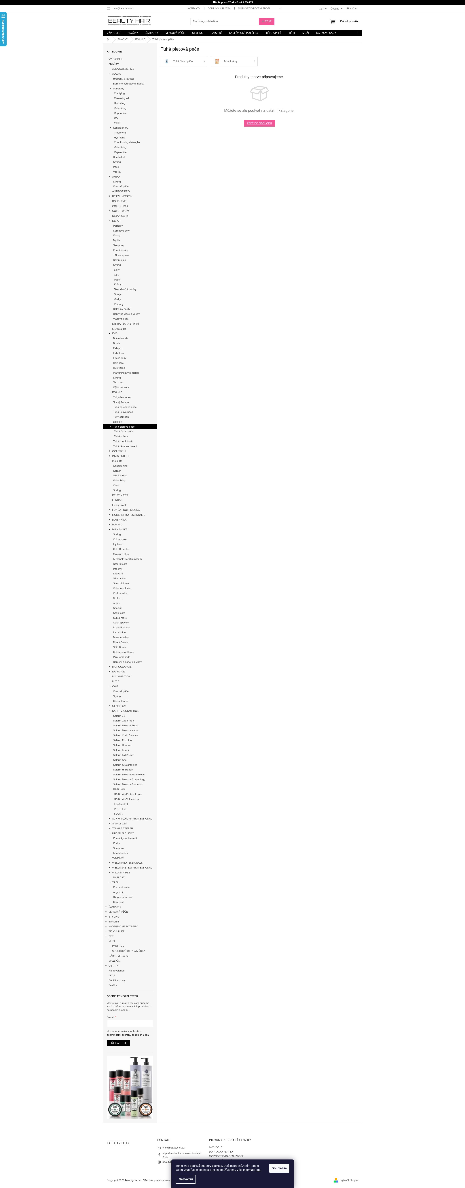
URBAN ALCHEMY (123, 833)
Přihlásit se (118, 1043)
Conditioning (120, 465)
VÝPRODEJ (115, 59)
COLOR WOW (120, 210)
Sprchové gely (121, 230)
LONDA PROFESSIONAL (126, 509)
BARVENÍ (114, 921)
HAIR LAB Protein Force (128, 794)
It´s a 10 (117, 460)
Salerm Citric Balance (125, 735)
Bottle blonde (120, 338)
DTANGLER (119, 328)
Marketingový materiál (126, 372)
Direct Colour (120, 642)
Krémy (118, 284)
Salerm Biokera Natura (126, 730)
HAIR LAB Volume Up (126, 799)
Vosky (117, 299)
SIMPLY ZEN (119, 823)
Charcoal (118, 902)
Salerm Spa (120, 759)
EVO (114, 333)
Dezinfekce (119, 259)
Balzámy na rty (121, 308)
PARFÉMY (118, 946)
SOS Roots (119, 647)
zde (258, 1169)
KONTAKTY (194, 8)
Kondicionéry (120, 127)
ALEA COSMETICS (123, 68)
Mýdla (116, 240)
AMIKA (116, 176)
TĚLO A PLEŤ (116, 931)
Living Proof (119, 504)
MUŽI (112, 941)
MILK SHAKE (119, 529)
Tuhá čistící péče (124, 431)
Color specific (121, 622)
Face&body (119, 357)
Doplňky (117, 421)
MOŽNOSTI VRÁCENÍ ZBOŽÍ (254, 8)
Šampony (118, 88)
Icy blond (118, 544)
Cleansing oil (121, 98)
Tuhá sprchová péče (125, 406)
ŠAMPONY (115, 906)
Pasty (117, 279)
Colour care (120, 539)
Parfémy (118, 225)
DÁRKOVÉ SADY (118, 955)
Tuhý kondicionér (123, 441)
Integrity (117, 568)
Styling (117, 161)
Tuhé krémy (121, 436)
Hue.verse (119, 367)
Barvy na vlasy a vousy (126, 313)
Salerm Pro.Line (122, 740)
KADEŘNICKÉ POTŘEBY (123, 926)
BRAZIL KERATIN (122, 196)
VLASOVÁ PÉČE (118, 911)
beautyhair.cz (170, 1161)
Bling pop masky (122, 897)
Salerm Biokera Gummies (128, 784)
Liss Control (121, 803)
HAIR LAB (119, 789)
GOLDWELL (119, 451)
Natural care (120, 563)
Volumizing (120, 108)
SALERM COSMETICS (125, 710)
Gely (116, 274)
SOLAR (118, 813)
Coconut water (121, 887)
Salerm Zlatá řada (123, 720)
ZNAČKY (114, 64)
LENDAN (117, 500)
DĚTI (111, 936)
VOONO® (118, 857)
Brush (116, 343)
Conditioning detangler (127, 142)
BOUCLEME (119, 201)
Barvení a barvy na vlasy (127, 661)
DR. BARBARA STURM (125, 323)
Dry (116, 117)
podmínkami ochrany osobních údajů (128, 1034)
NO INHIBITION (121, 676)
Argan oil (118, 892)
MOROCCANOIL (122, 666)
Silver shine (119, 578)
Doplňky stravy (117, 980)
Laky (116, 269)
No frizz (117, 598)
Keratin (117, 470)
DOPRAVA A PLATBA (219, 8)
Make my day (121, 637)
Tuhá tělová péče (123, 411)
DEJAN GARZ (120, 215)
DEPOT (116, 220)
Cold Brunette (121, 549)
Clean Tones (120, 701)
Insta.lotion (119, 632)
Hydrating (119, 103)
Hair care (118, 362)
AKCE (112, 975)
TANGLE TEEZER (122, 828)
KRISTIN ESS (120, 495)
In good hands (121, 627)
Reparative (120, 113)
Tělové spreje (121, 255)
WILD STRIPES (121, 872)
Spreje (118, 294)
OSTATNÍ (114, 965)
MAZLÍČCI (115, 960)
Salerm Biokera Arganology (129, 774)
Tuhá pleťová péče (124, 426)
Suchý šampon (121, 402)
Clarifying (119, 93)
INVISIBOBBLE (121, 455)
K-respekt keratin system (127, 558)
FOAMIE (117, 392)
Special (117, 607)
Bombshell (119, 157)
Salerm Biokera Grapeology (129, 779)
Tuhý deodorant (122, 397)
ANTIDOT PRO (121, 191)
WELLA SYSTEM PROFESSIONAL (132, 867)
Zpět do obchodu (259, 123)
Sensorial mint (121, 583)
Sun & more (120, 617)
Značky (113, 985)
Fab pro (117, 348)
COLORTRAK (120, 206)
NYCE (115, 681)
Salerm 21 (119, 715)
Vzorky (117, 171)
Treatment (120, 132)
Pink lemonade (121, 656)
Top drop (118, 382)
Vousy (116, 235)
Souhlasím (279, 1168)
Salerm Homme (122, 745)
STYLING (114, 916)
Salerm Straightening (125, 764)
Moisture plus (121, 553)
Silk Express (120, 475)
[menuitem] (113, 33)
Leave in (118, 573)
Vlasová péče (121, 186)
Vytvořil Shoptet (349, 1179)
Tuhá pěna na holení (125, 446)
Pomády (119, 304)
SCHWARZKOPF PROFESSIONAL (132, 818)
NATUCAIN (118, 671)
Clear (116, 485)
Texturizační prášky (125, 289)
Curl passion (120, 593)
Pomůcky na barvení (125, 838)
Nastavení (186, 1179)
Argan (116, 602)
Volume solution (122, 588)
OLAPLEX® (119, 705)
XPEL (115, 882)
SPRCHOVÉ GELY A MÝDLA (128, 951)
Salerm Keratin (121, 750)
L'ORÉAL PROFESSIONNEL (128, 514)
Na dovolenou (117, 970)
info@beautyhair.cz (173, 1147)
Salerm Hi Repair (123, 769)
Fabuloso (118, 353)
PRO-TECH (120, 808)
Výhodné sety (121, 387)
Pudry (116, 843)
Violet (117, 122)
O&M (115, 686)
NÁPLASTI (119, 877)
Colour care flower (123, 652)
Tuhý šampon (121, 416)
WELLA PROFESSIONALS (127, 862)
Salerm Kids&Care (123, 754)
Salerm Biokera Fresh (125, 725)
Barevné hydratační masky (128, 83)
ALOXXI (116, 73)
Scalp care (119, 612)
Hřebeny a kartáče (123, 78)
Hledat (267, 21)
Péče (116, 166)
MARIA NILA (119, 519)
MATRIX (117, 524)
